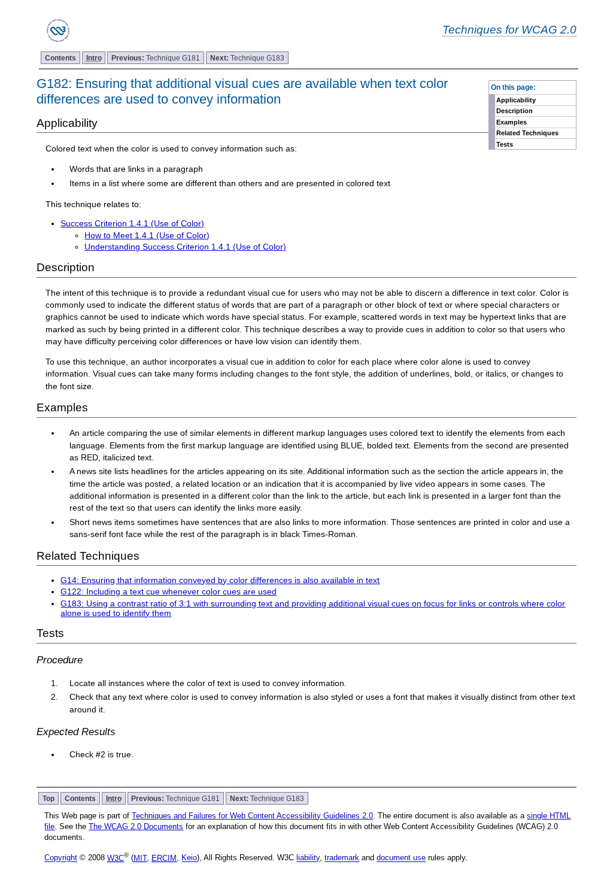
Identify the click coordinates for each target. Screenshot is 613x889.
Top (48, 798)
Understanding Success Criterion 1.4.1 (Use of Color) (185, 246)
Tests (504, 144)
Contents (60, 58)
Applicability (516, 100)
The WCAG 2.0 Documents (136, 826)
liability (308, 858)
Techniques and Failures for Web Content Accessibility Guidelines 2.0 (252, 815)
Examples (511, 122)
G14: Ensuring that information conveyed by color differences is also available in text (220, 580)
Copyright (60, 858)
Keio (189, 858)
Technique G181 (155, 58)
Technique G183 (247, 58)
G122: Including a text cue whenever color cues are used (168, 591)
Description (514, 110)
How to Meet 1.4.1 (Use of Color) (147, 235)
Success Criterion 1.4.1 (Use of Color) (132, 223)
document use (401, 858)
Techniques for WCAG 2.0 (509, 29)
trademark (341, 858)
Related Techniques (527, 132)
